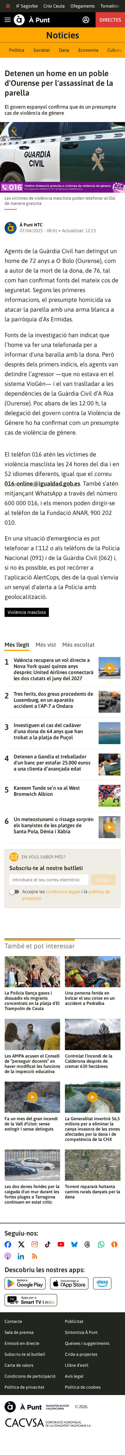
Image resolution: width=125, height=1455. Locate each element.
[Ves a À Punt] (32, 19)
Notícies (62, 35)
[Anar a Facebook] (9, 1244)
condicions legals (63, 891)
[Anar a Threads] (89, 1244)
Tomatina (109, 6)
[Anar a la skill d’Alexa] (102, 1283)
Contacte (13, 1321)
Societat (41, 50)
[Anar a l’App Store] (69, 1283)
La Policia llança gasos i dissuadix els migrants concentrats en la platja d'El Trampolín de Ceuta (32, 1000)
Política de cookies (83, 1387)
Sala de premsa (19, 1332)
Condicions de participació (30, 1376)
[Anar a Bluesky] (75, 1244)
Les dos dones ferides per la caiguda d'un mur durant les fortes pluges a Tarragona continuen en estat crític (32, 1194)
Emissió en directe (22, 1343)
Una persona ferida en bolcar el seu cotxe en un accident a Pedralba (90, 998)
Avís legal (74, 1376)
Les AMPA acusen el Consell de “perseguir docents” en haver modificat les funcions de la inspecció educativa (32, 1063)
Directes (110, 20)
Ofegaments (82, 6)
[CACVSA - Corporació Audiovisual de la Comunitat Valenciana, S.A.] (48, 1422)
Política (16, 50)
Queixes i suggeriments (87, 1343)
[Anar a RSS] (36, 1256)
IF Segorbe (27, 6)
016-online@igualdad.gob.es (42, 483)
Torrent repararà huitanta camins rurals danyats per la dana (92, 1191)
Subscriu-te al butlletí (25, 1354)
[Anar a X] (22, 1244)
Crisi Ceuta (54, 6)
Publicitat (74, 1321)
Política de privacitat (24, 1387)
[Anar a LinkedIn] (22, 1256)
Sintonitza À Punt (81, 1332)
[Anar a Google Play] (25, 1283)
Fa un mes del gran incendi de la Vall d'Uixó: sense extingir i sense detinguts (31, 1123)
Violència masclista (27, 612)
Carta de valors (19, 1365)
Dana (64, 50)
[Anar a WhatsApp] (102, 1244)
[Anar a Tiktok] (49, 1244)
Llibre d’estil (76, 1365)
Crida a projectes (81, 1354)
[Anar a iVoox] (115, 1244)
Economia (88, 50)
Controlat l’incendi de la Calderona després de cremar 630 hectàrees (88, 1061)
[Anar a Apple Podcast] (9, 1256)
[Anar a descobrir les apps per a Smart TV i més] (31, 1300)
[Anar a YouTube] (62, 1244)
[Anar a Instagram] (36, 1244)
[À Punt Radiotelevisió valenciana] (37, 1406)
